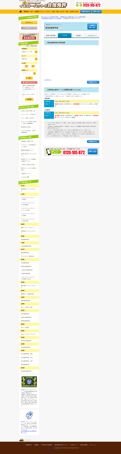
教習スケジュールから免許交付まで (28, 169)
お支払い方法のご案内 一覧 (28, 111)
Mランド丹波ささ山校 (26, 307)
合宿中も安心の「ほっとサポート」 (28, 154)
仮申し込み (92, 26)
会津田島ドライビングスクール (28, 232)
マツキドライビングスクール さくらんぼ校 (28, 209)
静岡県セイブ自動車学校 (27, 294)
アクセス (64, 35)
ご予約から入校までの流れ (28, 164)
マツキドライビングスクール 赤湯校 (28, 214)
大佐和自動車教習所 (26, 246)
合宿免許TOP (29, 444)
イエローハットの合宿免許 (48, 448)
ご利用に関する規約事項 (46, 444)
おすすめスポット (92, 35)
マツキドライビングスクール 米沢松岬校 (28, 203)
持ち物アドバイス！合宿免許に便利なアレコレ (28, 160)
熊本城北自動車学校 (26, 371)
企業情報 (36, 444)
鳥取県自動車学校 (25, 321)
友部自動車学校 (25, 239)
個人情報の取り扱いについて (61, 444)
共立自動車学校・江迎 (27, 357)
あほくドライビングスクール (28, 334)
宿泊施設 (78, 35)
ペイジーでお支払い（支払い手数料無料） (28, 131)
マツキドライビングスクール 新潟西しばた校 (28, 278)
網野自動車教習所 (25, 300)
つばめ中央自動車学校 (27, 270)
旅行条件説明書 (83, 444)
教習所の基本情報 (50, 35)
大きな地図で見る (47, 79)
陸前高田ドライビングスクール (28, 189)
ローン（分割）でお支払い (28, 118)
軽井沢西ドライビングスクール (28, 286)
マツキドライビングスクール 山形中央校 (28, 220)
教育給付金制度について (27, 150)
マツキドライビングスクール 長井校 (28, 198)
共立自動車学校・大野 (27, 361)
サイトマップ (93, 444)
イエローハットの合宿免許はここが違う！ (28, 145)
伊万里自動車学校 (25, 347)
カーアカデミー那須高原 (27, 256)
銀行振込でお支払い (26, 127)
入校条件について (25, 173)
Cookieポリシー (74, 444)
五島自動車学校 (25, 364)
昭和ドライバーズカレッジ (28, 227)
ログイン (30, 22)
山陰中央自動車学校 (26, 317)
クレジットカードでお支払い (28, 114)
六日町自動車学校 (25, 273)
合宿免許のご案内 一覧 (27, 141)
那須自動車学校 (25, 252)
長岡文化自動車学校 (26, 266)
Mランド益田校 (25, 327)
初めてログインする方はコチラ (30, 27)
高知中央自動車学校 (26, 340)
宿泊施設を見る (93, 82)
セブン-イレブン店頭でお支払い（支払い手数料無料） (28, 122)
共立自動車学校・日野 (27, 354)
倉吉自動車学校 (25, 313)
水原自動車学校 (25, 262)
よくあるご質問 (25, 177)
